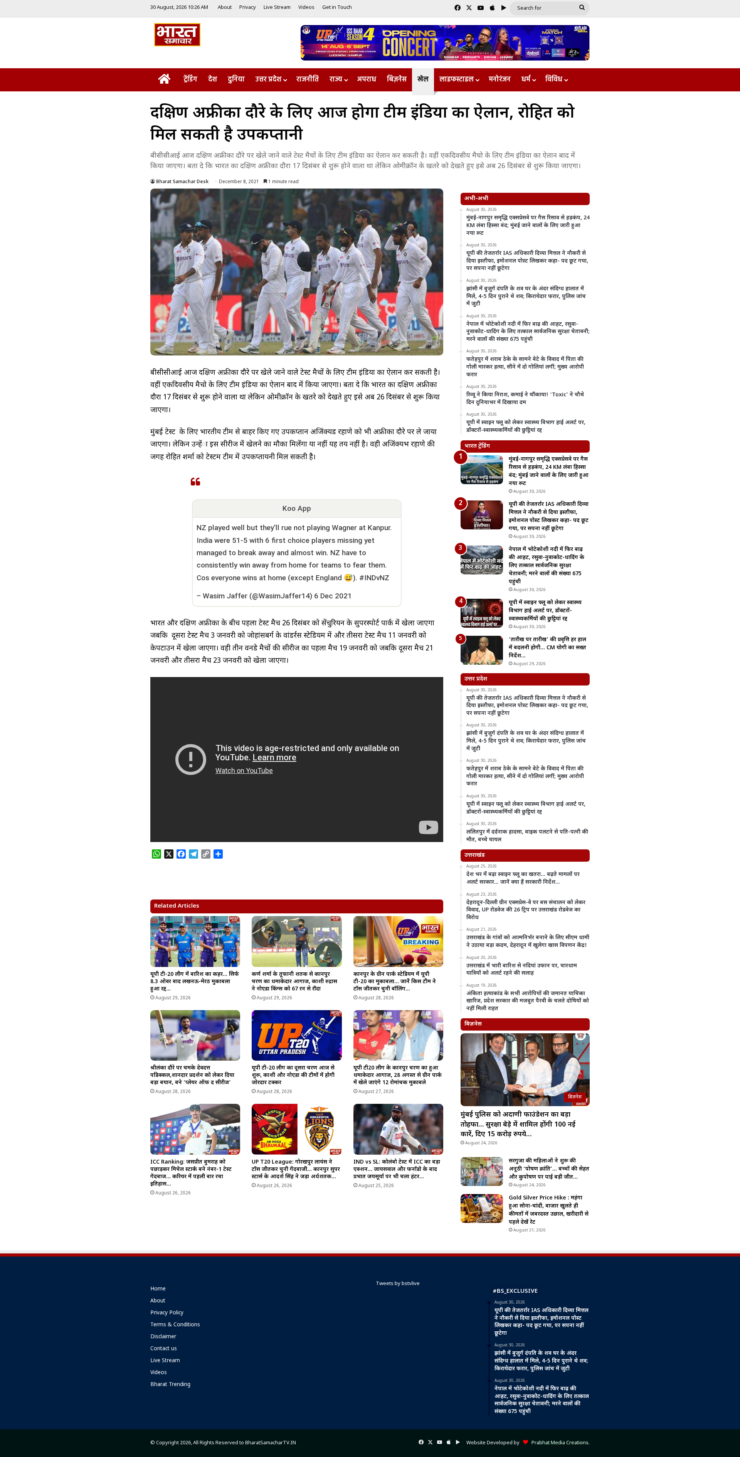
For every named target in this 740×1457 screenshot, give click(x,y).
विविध (553, 79)
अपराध (366, 79)
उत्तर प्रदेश (268, 79)
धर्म (525, 79)
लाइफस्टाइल (456, 79)
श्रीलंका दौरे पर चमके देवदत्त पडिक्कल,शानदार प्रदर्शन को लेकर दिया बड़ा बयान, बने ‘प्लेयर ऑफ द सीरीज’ (192, 1075)
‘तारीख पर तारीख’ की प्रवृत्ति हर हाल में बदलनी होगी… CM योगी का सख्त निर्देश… (547, 648)
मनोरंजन (500, 79)
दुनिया (236, 79)
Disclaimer (163, 1337)
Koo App (297, 508)
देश (212, 79)
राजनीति (307, 79)
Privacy (247, 7)
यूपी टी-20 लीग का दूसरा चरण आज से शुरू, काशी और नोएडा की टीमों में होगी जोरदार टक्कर (293, 1075)
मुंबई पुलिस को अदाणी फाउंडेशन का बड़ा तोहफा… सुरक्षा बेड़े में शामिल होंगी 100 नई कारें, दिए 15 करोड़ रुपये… (518, 1124)
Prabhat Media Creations (558, 1443)
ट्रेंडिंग (190, 79)
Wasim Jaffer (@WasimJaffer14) (257, 595)
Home (158, 1289)
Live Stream (277, 7)
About (225, 7)
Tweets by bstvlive (398, 1283)
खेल (423, 79)
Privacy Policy (166, 1313)
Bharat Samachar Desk (182, 182)
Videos (306, 7)
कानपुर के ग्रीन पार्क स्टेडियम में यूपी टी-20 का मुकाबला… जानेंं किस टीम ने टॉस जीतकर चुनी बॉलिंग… (394, 982)
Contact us (163, 1349)
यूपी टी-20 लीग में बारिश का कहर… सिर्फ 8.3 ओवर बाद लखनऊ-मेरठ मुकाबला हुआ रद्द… (194, 982)
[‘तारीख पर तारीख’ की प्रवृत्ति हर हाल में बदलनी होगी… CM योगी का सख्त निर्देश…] (482, 650)
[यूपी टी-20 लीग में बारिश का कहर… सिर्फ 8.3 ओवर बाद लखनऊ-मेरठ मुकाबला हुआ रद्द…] (195, 941)
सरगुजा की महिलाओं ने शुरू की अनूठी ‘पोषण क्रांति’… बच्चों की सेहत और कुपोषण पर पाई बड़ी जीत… (549, 1169)
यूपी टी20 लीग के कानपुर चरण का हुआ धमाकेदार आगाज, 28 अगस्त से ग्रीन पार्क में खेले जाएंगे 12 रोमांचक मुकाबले (397, 1075)
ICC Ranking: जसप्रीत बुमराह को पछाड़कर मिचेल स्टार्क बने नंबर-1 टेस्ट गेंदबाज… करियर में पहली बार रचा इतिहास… (191, 1173)
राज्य (336, 79)
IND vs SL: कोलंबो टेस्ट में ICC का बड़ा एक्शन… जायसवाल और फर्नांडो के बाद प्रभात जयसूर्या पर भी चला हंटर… (396, 1170)
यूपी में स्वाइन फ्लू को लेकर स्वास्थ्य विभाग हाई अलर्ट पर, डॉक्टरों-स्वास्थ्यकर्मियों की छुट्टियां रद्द (545, 611)
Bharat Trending (170, 1384)
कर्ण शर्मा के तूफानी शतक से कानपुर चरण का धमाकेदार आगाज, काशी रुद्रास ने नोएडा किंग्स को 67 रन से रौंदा (294, 982)
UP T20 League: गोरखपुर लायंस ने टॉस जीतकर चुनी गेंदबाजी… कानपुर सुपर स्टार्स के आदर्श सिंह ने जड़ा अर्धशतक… (296, 1170)
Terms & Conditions (175, 1325)
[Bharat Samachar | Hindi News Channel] (177, 34)
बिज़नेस (397, 79)
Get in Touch (337, 7)
